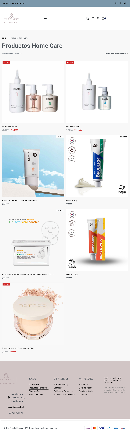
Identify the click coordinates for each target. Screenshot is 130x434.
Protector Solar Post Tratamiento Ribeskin (19, 200)
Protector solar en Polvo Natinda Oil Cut (18, 348)
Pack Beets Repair (9, 126)
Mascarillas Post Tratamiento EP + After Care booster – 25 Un (28, 274)
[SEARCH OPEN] (87, 18)
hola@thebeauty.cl (16, 407)
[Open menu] (45, 18)
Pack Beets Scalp (73, 126)
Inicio (4, 38)
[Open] (92, 18)
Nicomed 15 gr (72, 274)
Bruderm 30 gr (71, 200)
